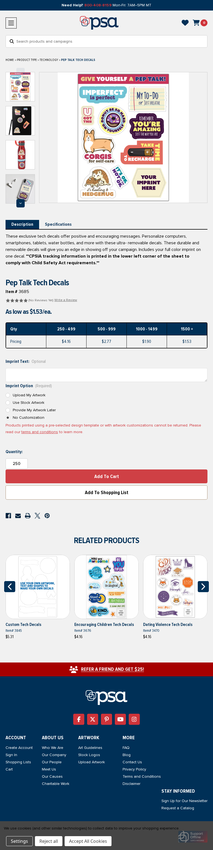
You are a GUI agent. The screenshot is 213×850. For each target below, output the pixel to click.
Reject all (48, 841)
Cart (9, 769)
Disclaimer (131, 783)
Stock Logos (89, 755)
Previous (20, 72)
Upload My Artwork (29, 395)
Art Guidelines (90, 747)
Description (22, 224)
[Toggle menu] (11, 23)
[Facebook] (8, 516)
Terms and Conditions (142, 776)
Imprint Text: (26, 361)
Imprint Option (29, 386)
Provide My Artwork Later (34, 410)
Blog (127, 755)
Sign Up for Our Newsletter (184, 800)
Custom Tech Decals (23, 624)
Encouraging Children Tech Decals (104, 624)
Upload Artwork (91, 762)
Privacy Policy (134, 769)
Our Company (54, 755)
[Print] (28, 516)
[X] (37, 516)
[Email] (18, 516)
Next (20, 203)
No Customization (28, 417)
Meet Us (49, 769)
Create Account (19, 747)
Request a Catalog (177, 808)
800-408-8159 (97, 5)
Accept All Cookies (88, 841)
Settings (19, 841)
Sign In (11, 755)
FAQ (126, 747)
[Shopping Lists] (185, 23)
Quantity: (14, 451)
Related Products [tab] (106, 540)
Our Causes (52, 776)
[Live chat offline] (192, 837)
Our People (52, 762)
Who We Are (52, 747)
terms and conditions (39, 432)
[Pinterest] (47, 516)
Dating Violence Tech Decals (167, 624)
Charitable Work (55, 783)
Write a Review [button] (65, 300)
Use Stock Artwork (28, 402)
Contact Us (132, 762)
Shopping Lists (18, 762)
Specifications (58, 224)
